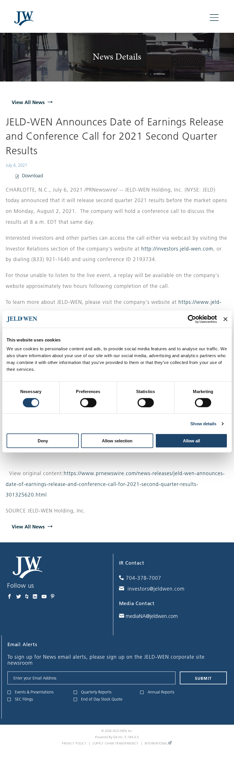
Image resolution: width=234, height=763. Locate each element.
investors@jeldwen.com (155, 589)
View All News (28, 102)
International (156, 743)
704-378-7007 (143, 578)
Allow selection (117, 440)
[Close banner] (225, 319)
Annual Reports (161, 692)
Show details (203, 423)
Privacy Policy (74, 743)
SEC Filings (24, 699)
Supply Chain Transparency (115, 743)
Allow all (191, 440)
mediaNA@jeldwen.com (151, 616)
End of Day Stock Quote (101, 699)
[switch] (88, 402)
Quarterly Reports (96, 692)
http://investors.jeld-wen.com (177, 249)
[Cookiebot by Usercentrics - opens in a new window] (192, 319)
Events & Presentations (34, 692)
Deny (43, 440)
